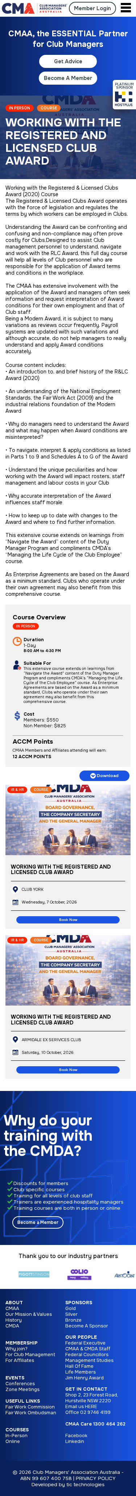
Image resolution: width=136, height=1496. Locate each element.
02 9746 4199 (95, 1412)
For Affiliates (19, 1360)
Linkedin (74, 1441)
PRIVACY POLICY (96, 1478)
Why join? (16, 1349)
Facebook (76, 1436)
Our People (81, 1337)
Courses (17, 1430)
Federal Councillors (86, 1355)
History (13, 1320)
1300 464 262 (109, 1424)
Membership (21, 1343)
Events (14, 1378)
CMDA (12, 1326)
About (14, 1303)
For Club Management (30, 1355)
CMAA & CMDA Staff (87, 1349)
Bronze (73, 1320)
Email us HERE (81, 1407)
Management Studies (89, 1360)
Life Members (80, 1372)
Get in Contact (86, 1389)
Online (12, 1441)
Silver (71, 1314)
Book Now (68, 920)
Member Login (92, 8)
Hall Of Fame (79, 1366)
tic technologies (85, 1484)
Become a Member (37, 1222)
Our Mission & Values (28, 1314)
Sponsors (78, 1303)
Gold (70, 1308)
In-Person (16, 1436)
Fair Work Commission (30, 1407)
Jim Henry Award (84, 1378)
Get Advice (68, 61)
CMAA (12, 1308)
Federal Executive (85, 1343)
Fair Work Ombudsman (30, 1413)
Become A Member (68, 78)
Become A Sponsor (86, 1326)
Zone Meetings (22, 1389)
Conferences (20, 1384)
